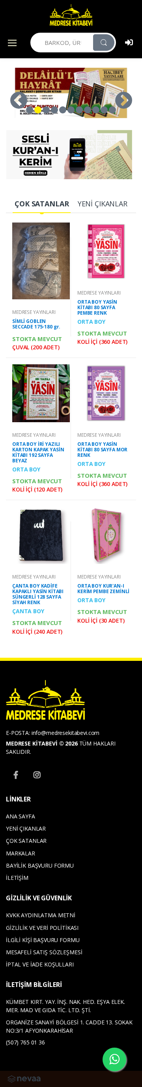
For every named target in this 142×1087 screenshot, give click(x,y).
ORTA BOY (91, 321)
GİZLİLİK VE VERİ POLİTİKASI (42, 927)
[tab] (42, 204)
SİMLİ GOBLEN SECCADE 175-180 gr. (36, 324)
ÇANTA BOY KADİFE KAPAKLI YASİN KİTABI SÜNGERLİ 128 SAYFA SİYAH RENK (38, 594)
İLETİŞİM (17, 877)
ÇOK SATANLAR (26, 840)
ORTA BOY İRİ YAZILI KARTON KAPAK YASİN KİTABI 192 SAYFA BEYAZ (38, 452)
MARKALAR (20, 853)
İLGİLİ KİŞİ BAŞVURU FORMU (42, 940)
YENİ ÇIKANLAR (26, 828)
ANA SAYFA (20, 816)
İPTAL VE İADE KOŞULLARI (40, 964)
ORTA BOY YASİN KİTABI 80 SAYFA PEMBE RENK (97, 307)
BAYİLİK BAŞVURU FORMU (40, 865)
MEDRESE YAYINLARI (34, 312)
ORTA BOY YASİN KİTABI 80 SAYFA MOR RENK (102, 449)
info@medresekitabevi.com (66, 732)
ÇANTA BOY (28, 611)
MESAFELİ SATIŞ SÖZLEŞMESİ (44, 952)
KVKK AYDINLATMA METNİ (40, 915)
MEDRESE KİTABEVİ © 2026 (42, 743)
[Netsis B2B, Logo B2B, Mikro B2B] (24, 1078)
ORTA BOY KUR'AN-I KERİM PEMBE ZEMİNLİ (103, 588)
